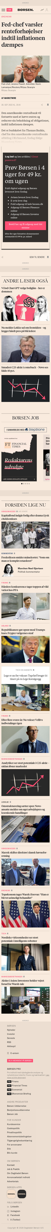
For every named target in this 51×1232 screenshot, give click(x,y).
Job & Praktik (13, 1169)
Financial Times (17, 1085)
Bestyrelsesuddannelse (18, 1110)
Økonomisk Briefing (19, 1093)
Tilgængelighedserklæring (19, 1140)
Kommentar (7, 553)
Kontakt (11, 1165)
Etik (9, 1148)
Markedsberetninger (11, 759)
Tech (3, 933)
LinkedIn (14, 1206)
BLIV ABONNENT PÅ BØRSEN (20, 1061)
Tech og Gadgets (24, 670)
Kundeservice (13, 1124)
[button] (47, 10)
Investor (11, 1034)
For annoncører (14, 1144)
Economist (15, 1089)
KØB (9, 10)
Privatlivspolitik (14, 1132)
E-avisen (14, 1053)
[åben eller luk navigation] (4, 10)
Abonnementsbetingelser (19, 1136)
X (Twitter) (15, 1219)
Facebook (15, 1215)
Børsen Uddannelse (16, 1106)
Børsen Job (12, 1114)
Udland (4, 626)
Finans (4, 582)
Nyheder (11, 1030)
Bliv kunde (12, 1152)
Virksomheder (8, 511)
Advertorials (13, 1181)
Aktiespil (11, 1046)
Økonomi (6, 16)
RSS (9, 1042)
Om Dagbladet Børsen (17, 1173)
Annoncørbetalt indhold (18, 1177)
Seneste (11, 1038)
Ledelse (5, 802)
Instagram (15, 1211)
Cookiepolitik (13, 1128)
